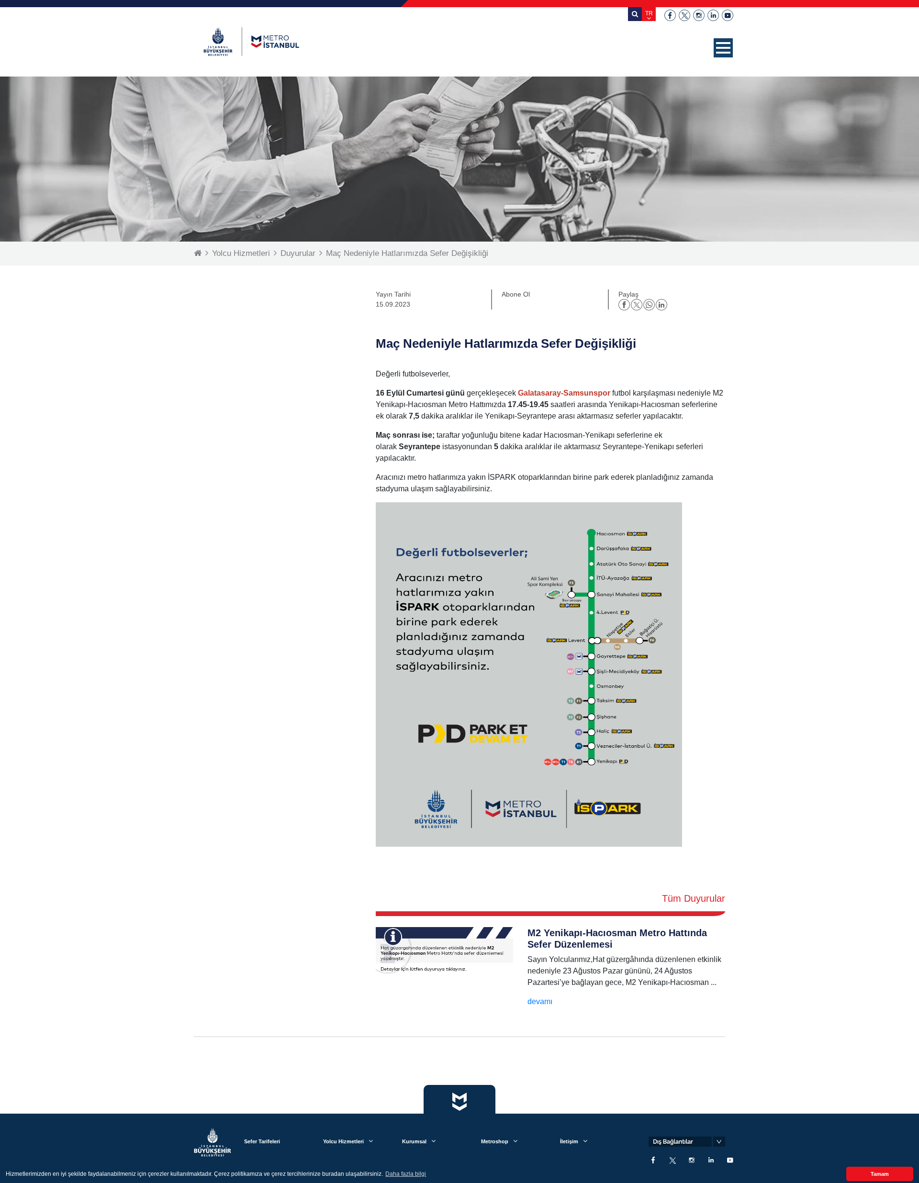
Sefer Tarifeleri (262, 1141)
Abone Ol (516, 294)
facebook (670, 15)
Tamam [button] (880, 1174)
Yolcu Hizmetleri (241, 253)
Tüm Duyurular (693, 898)
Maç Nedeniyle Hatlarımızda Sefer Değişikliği (407, 253)
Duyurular (297, 253)
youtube (727, 15)
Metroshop (494, 1141)
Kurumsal (414, 1141)
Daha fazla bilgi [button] (405, 1174)
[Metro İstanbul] (251, 41)
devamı (539, 1001)
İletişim (569, 1141)
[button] (723, 47)
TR (649, 13)
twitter (684, 15)
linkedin (713, 15)
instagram (699, 15)
